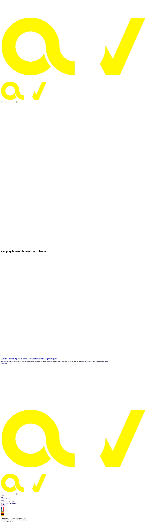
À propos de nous (5, 498)
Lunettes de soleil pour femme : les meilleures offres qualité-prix (29, 359)
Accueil (3, 495)
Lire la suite (4, 363)
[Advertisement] (73, 380)
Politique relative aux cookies (8, 503)
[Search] (17, 102)
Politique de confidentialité (8, 502)
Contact (3, 500)
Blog (2, 497)
